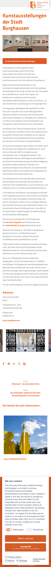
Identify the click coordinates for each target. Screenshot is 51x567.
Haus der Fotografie (13, 222)
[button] (7, 4)
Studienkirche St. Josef (15, 225)
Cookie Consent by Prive (39, 560)
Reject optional (25, 538)
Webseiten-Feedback (26, 565)
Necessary (18, 529)
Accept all (25, 547)
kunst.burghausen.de (11, 320)
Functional (38, 529)
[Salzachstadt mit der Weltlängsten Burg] (39, 5)
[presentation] (9, 529)
